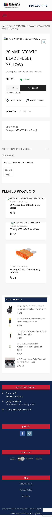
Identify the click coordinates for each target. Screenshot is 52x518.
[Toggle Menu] (5, 16)
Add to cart (33, 88)
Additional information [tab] (16, 149)
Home (4, 26)
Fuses (11, 26)
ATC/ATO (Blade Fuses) (25, 26)
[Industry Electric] (12, 7)
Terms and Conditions (19, 513)
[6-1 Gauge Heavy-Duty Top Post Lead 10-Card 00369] (10, 367)
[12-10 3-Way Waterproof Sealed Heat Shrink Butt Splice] (10, 327)
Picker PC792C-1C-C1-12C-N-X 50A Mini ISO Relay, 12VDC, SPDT (32, 307)
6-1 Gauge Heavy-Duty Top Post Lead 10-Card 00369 (31, 360)
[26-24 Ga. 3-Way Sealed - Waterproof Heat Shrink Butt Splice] (10, 352)
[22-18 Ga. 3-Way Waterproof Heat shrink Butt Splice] (10, 339)
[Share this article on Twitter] (24, 111)
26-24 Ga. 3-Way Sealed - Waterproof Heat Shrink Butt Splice (29, 346)
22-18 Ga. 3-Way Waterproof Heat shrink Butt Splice (32, 332)
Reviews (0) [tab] (8, 155)
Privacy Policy (36, 513)
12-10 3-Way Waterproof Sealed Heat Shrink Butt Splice (31, 320)
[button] (43, 41)
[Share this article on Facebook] (19, 111)
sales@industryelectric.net (18, 409)
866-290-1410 (38, 5)
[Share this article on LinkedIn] (29, 111)
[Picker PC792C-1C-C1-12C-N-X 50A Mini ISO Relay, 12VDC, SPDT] (10, 314)
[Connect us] (22, 433)
